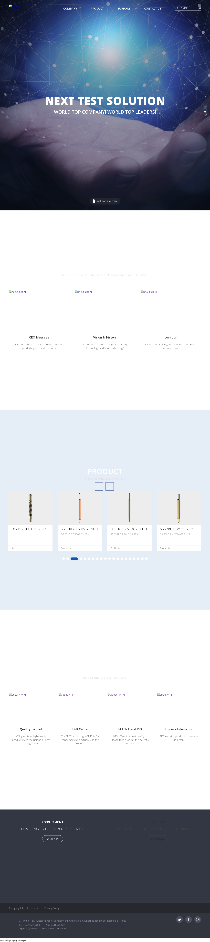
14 (122, 558)
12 (113, 558)
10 (105, 558)
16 (130, 558)
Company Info (16, 908)
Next (109, 486)
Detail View (52, 838)
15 (126, 558)
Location (34, 908)
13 (117, 558)
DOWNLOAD (157, 838)
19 (142, 558)
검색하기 (200, 8)
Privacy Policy (51, 908)
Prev (99, 486)
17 (134, 558)
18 (138, 558)
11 (109, 558)
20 (146, 558)
